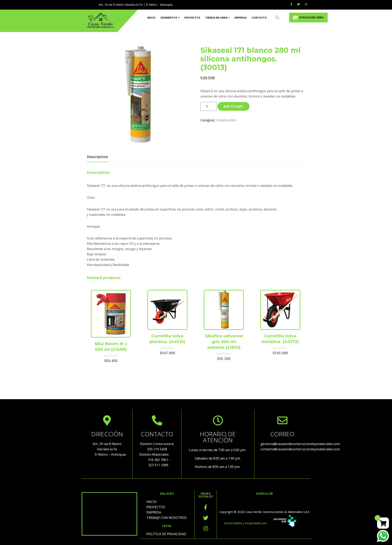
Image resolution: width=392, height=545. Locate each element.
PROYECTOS (192, 17)
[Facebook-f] (205, 507)
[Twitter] (298, 4)
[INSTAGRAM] (306, 4)
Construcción (226, 120)
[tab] (97, 157)
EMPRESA (241, 17)
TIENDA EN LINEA (216, 17)
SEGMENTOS (168, 17)
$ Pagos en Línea (311, 17)
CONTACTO (259, 17)
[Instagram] (205, 528)
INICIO (151, 17)
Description (97, 156)
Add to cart (233, 106)
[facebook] (291, 4)
